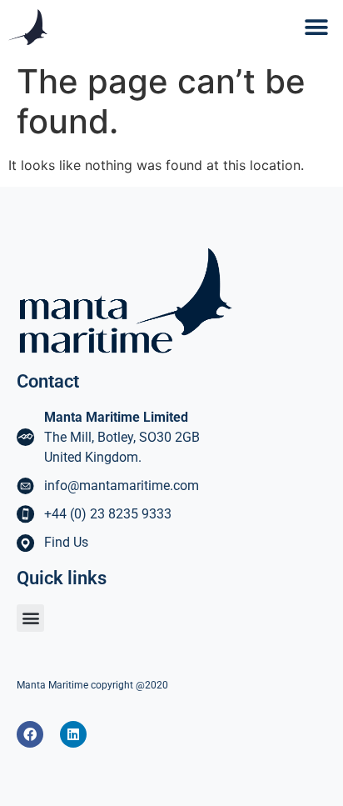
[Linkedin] (73, 734)
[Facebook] (30, 734)
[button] (316, 27)
